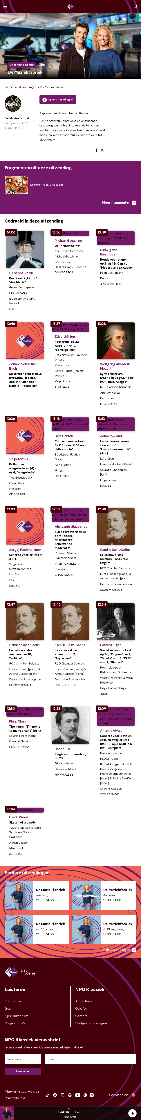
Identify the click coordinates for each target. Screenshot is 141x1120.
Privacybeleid (15, 1098)
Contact (81, 1016)
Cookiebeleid (119, 1095)
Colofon (81, 1008)
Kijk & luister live (17, 1016)
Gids (8, 1008)
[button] (132, 1113)
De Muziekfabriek (17, 118)
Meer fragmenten (116, 202)
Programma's (15, 1023)
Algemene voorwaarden (23, 1091)
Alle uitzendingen (116, 950)
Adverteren (84, 1001)
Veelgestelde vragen (91, 1023)
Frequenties (14, 1001)
